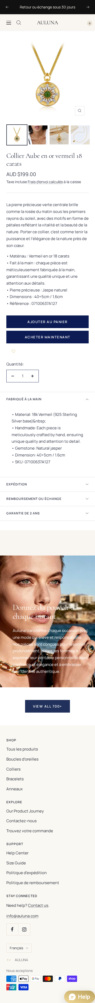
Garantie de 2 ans (23, 513)
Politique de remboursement (32, 882)
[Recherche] (18, 22)
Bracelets (15, 779)
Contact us (38, 905)
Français (16, 948)
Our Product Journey (25, 811)
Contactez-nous (21, 821)
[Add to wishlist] (13, 351)
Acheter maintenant (47, 337)
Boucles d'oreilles (22, 759)
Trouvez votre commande (29, 831)
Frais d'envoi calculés (45, 181)
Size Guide (16, 863)
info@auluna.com (22, 916)
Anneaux (14, 789)
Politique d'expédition (26, 872)
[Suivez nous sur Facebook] (12, 929)
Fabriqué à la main (23, 399)
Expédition (16, 484)
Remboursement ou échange (33, 498)
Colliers (13, 769)
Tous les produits (22, 749)
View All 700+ (47, 706)
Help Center (17, 853)
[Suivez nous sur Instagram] (24, 929)
